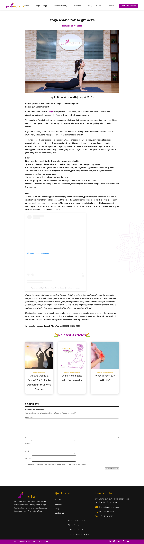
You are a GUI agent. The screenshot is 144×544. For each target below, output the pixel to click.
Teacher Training (61, 6)
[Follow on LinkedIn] (110, 541)
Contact (111, 6)
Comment (29, 417)
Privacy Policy (73, 525)
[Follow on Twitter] (119, 541)
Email (27, 451)
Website (28, 459)
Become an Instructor (77, 520)
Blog (90, 6)
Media (98, 6)
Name (28, 443)
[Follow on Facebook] (123, 541)
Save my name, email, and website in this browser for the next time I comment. (58, 464)
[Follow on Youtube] (128, 541)
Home (26, 6)
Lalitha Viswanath (65, 97)
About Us (59, 499)
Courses (77, 6)
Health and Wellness (72, 25)
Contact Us (59, 512)
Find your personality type (78, 534)
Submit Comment (112, 469)
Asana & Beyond (39, 372)
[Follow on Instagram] (114, 541)
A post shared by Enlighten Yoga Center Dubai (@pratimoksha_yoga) (55, 288)
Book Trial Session (128, 5)
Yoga (51, 111)
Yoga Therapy (41, 6)
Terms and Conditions (76, 529)
